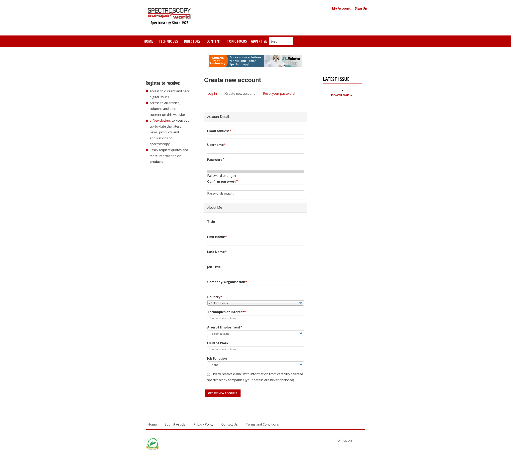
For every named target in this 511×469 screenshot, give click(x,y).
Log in (212, 93)
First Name (216, 237)
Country (213, 297)
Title (211, 221)
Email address (218, 131)
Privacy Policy (203, 424)
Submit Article (175, 424)
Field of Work (217, 343)
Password (215, 159)
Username (215, 145)
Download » (341, 95)
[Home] (169, 17)
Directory (192, 41)
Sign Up (361, 8)
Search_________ (281, 41)
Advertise (259, 41)
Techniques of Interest (225, 312)
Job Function (217, 358)
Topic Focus (237, 41)
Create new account (241, 94)
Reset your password (279, 93)
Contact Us (229, 424)
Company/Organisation (226, 282)
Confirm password (221, 181)
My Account (341, 8)
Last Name (216, 252)
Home (148, 41)
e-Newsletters (160, 120)
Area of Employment (223, 327)
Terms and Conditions (262, 424)
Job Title (214, 267)
